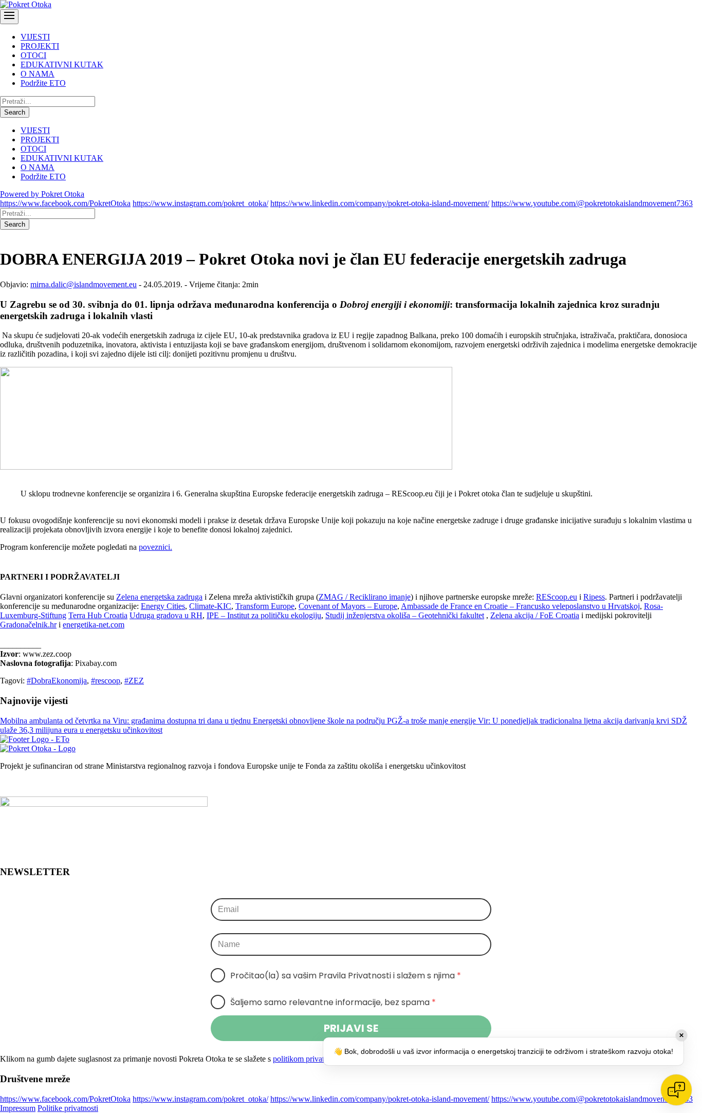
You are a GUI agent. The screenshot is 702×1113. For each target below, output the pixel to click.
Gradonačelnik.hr (28, 624)
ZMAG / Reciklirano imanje (365, 596)
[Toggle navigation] (9, 16)
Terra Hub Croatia (97, 615)
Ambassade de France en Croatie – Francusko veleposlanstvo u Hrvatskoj (520, 606)
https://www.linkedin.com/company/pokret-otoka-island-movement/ (379, 203)
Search (14, 112)
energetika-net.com (93, 624)
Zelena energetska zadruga (159, 596)
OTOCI (33, 55)
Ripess (594, 596)
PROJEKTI (40, 46)
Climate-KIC (210, 606)
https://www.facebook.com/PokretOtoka (65, 203)
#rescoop (105, 680)
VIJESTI (35, 36)
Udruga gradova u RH (166, 615)
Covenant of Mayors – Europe (348, 606)
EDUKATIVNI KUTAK (62, 64)
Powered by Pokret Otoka (42, 194)
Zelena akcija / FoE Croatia (534, 615)
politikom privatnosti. (307, 1058)
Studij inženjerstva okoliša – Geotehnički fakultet (404, 615)
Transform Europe (264, 606)
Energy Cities (163, 606)
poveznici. (155, 547)
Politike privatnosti (68, 1108)
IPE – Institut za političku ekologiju (264, 615)
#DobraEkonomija (57, 680)
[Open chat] (676, 1089)
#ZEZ (134, 680)
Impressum (17, 1108)
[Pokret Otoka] (25, 4)
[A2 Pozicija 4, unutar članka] (226, 466)
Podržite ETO (43, 83)
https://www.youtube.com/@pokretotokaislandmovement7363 (592, 203)
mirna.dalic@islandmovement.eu (83, 284)
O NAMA (37, 73)
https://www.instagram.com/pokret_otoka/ (200, 203)
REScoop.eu (556, 596)
